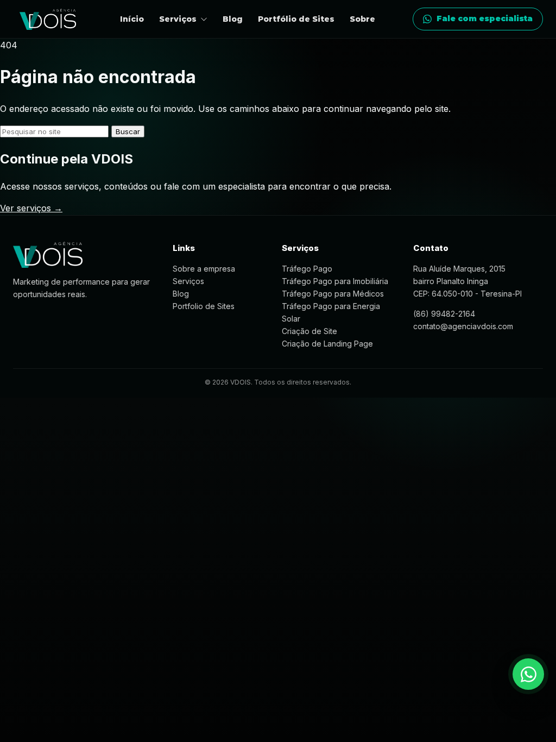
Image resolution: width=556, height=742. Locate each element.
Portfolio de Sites (204, 306)
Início (132, 19)
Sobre (362, 19)
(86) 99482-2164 (444, 313)
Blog (233, 19)
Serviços (188, 281)
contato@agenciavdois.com (463, 326)
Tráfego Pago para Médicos (333, 293)
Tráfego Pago (307, 268)
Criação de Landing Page (327, 343)
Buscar (128, 131)
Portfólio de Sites (296, 19)
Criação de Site (309, 331)
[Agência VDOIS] (48, 19)
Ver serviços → (31, 208)
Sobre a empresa (204, 268)
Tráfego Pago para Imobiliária (335, 281)
